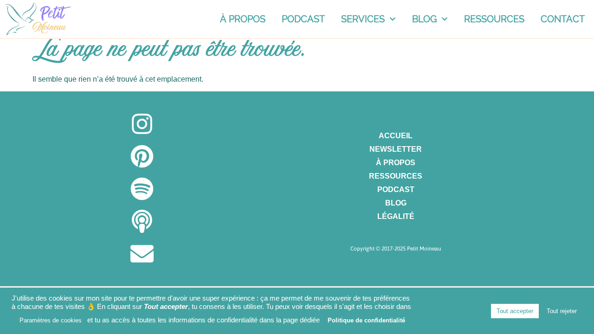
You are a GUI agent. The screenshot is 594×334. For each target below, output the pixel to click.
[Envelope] (142, 254)
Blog (424, 19)
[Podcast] (142, 221)
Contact (563, 19)
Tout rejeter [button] (562, 311)
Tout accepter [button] (515, 311)
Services (363, 19)
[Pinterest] (142, 156)
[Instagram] (142, 124)
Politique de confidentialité (366, 320)
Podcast (303, 19)
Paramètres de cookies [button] (50, 320)
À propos (242, 19)
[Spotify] (142, 189)
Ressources (494, 19)
